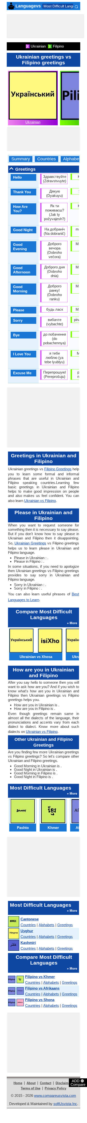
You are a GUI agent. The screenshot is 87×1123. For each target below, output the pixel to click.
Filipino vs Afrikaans (42, 988)
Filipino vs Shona (39, 1000)
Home (18, 1083)
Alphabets (72, 159)
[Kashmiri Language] (13, 945)
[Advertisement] (45, 26)
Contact (45, 1083)
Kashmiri (28, 943)
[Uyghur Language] (13, 934)
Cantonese (30, 919)
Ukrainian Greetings (30, 543)
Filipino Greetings (58, 469)
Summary (20, 159)
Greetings (65, 925)
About (31, 1083)
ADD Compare (78, 1082)
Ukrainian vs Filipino (40, 501)
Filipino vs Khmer (40, 977)
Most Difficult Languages (63, 6)
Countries (46, 159)
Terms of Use (30, 1088)
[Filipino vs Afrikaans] (15, 991)
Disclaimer (64, 1083)
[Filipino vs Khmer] (15, 980)
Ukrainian (32, 122)
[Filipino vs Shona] (15, 1003)
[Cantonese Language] (13, 922)
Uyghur (27, 931)
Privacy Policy (55, 1088)
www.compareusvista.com (55, 1095)
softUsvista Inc (65, 1104)
